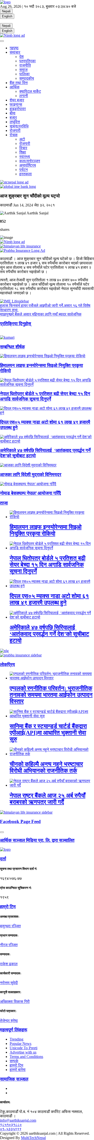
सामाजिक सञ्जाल (14, 1079)
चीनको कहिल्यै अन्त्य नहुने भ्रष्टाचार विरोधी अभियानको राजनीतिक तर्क (46, 767)
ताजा (4, 503)
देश (21, 57)
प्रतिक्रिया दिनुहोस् (15, 323)
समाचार (15, 52)
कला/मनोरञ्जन (29, 161)
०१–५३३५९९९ (10, 1129)
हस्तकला (25, 174)
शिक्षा (22, 152)
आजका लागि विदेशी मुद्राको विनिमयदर (30, 474)
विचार (23, 148)
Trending (16, 1039)
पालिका (24, 74)
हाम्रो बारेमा (18, 1070)
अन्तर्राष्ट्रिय (27, 165)
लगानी (23, 96)
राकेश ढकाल (9, 964)
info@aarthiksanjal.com (18, 1120)
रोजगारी (15, 130)
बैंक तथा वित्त (19, 83)
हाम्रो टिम (16, 1065)
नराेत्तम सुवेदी (9, 983)
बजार (13, 117)
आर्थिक (15, 87)
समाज (23, 70)
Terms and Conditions (26, 1057)
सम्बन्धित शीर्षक (12, 346)
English (7, 16)
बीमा (12, 113)
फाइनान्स (16, 104)
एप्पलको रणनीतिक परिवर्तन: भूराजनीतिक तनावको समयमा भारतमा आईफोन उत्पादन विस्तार (51, 694)
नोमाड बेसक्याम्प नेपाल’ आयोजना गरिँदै (30, 493)
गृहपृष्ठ (14, 48)
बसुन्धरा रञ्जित (10, 926)
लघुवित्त (15, 122)
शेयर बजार (17, 100)
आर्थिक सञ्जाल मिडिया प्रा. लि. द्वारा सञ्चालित (37, 840)
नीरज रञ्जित (9, 945)
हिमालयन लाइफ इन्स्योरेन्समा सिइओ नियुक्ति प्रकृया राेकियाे (45, 530)
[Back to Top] (2, 832)
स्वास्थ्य (24, 157)
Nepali (6, 11)
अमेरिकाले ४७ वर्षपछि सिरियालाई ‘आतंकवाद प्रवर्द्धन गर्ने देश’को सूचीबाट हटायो (49, 634)
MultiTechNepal (33, 1138)
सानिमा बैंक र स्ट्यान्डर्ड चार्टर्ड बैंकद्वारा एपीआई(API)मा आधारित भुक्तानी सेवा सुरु (48, 732)
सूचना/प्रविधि (19, 126)
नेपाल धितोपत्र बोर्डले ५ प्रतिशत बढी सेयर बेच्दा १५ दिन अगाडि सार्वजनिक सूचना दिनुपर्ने (45, 396)
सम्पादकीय (26, 78)
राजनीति (25, 65)
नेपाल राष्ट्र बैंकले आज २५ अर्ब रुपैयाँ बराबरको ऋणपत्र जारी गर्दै (47, 798)
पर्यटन (23, 170)
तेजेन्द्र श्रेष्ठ (9, 1021)
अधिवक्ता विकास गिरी (15, 1001)
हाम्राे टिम (8, 906)
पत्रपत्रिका (27, 61)
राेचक (14, 135)
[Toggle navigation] (2, 41)
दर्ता (3, 858)
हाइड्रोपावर (18, 109)
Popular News (20, 1043)
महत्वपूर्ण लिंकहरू (13, 1029)
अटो (22, 139)
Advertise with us (23, 1052)
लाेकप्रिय (7, 664)
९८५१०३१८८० (11, 1125)
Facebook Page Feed (20, 821)
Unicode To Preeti (23, 1048)
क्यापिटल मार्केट (30, 91)
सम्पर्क (14, 1061)
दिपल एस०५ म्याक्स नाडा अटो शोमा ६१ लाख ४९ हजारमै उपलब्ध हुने (49, 599)
